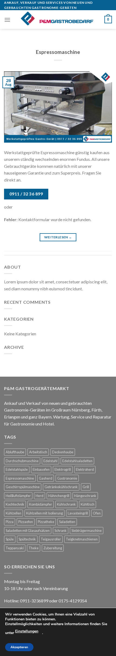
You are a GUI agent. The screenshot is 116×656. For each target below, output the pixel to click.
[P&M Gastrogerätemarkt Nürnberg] (57, 19)
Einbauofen (41, 469)
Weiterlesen (58, 237)
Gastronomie (67, 478)
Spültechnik (27, 539)
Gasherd (45, 478)
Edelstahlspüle (17, 469)
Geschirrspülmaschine (23, 487)
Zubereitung (52, 548)
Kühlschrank (66, 504)
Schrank (60, 530)
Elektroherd (85, 469)
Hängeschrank (85, 496)
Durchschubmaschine (22, 461)
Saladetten (67, 522)
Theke (34, 548)
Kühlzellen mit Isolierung (44, 513)
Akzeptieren (19, 647)
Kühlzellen (13, 513)
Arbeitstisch (38, 452)
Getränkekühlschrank (61, 487)
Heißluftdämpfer (18, 496)
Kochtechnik (15, 504)
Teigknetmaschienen (82, 539)
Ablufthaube (15, 452)
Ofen (97, 513)
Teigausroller (51, 539)
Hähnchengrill (58, 496)
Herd (39, 496)
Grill (86, 487)
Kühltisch (87, 504)
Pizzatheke (46, 522)
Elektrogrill (62, 469)
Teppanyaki (15, 548)
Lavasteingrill (78, 513)
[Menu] (7, 19)
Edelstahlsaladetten (77, 461)
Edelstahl (50, 461)
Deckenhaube (62, 452)
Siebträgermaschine (86, 530)
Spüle (10, 539)
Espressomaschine (58, 52)
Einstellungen (26, 631)
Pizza (9, 522)
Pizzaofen (25, 522)
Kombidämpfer (40, 504)
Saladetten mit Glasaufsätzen (28, 530)
